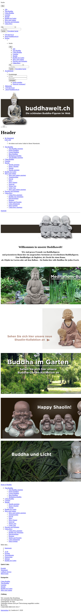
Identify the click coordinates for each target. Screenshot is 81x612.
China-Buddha (9, 13)
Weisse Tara (12, 186)
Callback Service (6, 572)
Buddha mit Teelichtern (16, 197)
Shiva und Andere (10, 20)
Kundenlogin (9, 71)
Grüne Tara (12, 188)
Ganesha (7, 15)
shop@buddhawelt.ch (11, 36)
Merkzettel (8, 86)
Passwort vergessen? (19, 84)
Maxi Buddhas (13, 154)
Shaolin (7, 16)
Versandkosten (9, 555)
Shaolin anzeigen (14, 164)
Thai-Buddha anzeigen (16, 148)
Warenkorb (4, 570)
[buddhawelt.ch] (37, 124)
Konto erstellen (17, 82)
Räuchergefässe (13, 198)
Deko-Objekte (13, 205)
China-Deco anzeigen (15, 195)
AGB (6, 551)
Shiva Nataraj (13, 182)
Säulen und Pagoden (15, 202)
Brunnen (11, 200)
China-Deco (8, 24)
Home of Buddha (6, 484)
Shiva (10, 180)
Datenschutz (8, 557)
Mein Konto (4, 573)
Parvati (11, 179)
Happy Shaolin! (14, 166)
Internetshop (4, 610)
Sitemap (7, 559)
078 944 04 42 (9, 34)
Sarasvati (11, 184)
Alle (6, 9)
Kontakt (7, 553)
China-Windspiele (14, 204)
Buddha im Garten (10, 18)
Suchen (7, 38)
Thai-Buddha (9, 11)
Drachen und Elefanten (12, 22)
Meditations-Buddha (15, 156)
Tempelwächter (13, 177)
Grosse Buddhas (14, 152)
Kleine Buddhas (14, 150)
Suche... (4, 31)
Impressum (8, 548)
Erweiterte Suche (13, 31)
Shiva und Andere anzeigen (17, 175)
